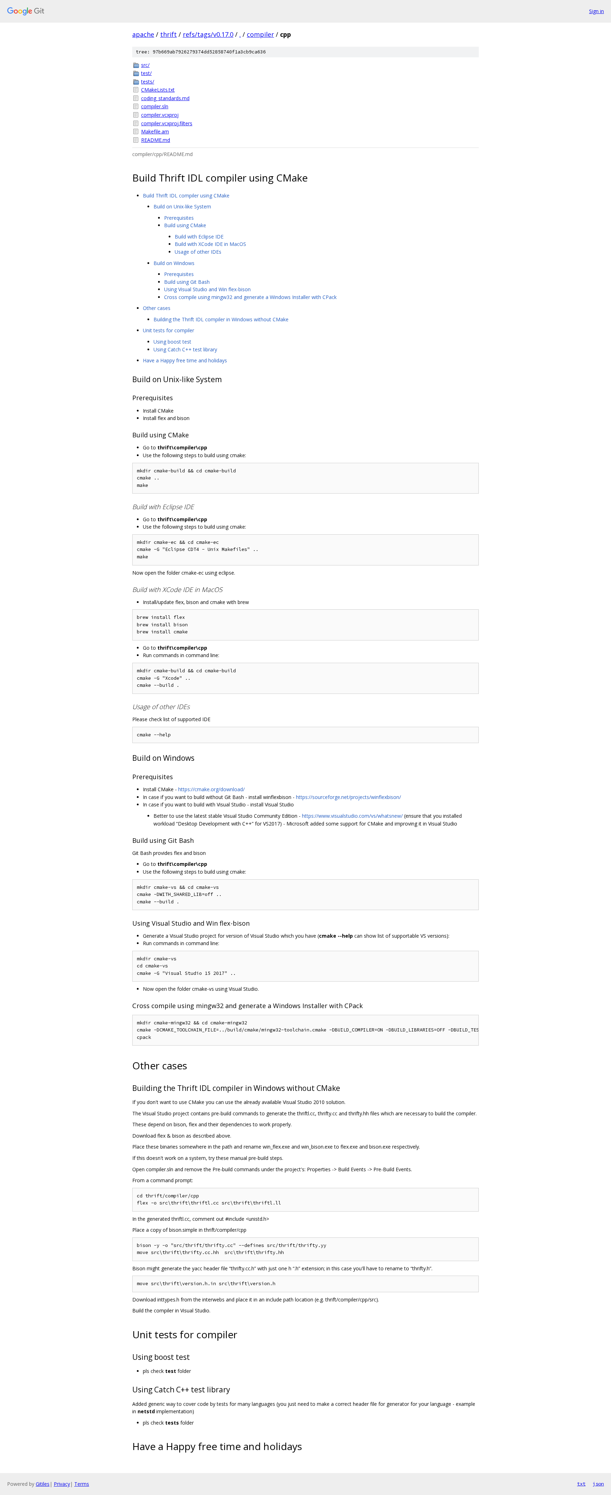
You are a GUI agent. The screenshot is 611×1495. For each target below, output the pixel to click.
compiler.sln (154, 106)
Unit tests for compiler (168, 330)
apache (143, 34)
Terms (81, 1483)
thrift (168, 34)
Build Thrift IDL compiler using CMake (186, 195)
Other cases (156, 308)
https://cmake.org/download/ (211, 789)
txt (581, 1483)
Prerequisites (179, 217)
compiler (260, 34)
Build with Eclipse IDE (199, 236)
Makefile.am (155, 131)
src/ (145, 65)
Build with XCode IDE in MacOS (210, 244)
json (598, 1483)
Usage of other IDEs (198, 251)
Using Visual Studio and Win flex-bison (207, 289)
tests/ (147, 81)
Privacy (62, 1483)
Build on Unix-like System (182, 206)
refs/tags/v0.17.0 (208, 34)
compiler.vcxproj (160, 114)
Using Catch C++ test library (185, 349)
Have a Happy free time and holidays (185, 360)
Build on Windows (173, 263)
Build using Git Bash (187, 281)
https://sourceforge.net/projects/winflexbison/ (348, 797)
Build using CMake (185, 225)
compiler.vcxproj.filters (166, 123)
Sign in (596, 11)
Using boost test (172, 341)
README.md (155, 140)
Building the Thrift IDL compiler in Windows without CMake (221, 319)
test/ (146, 73)
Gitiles (43, 1483)
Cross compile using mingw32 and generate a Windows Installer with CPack (250, 297)
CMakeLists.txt (158, 89)
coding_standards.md (165, 98)
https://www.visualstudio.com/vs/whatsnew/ (352, 815)
